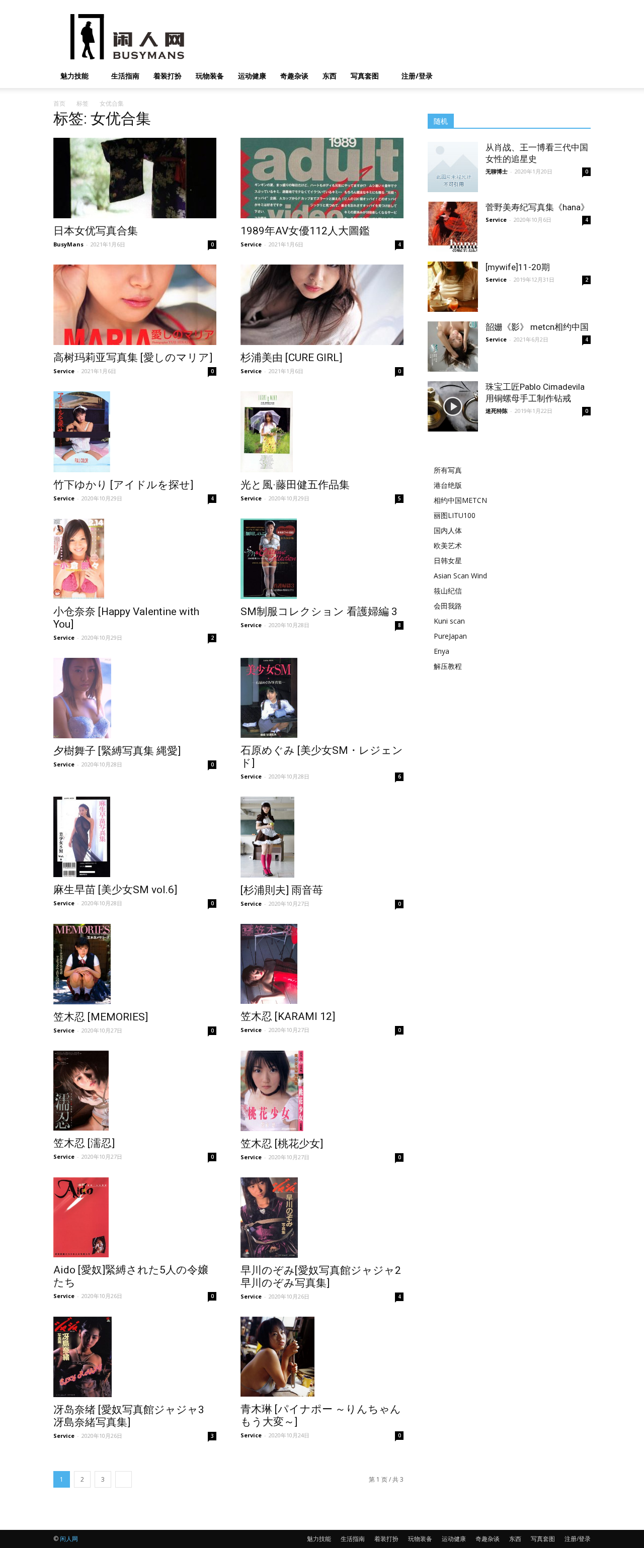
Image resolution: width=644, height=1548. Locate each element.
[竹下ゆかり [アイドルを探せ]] (134, 431)
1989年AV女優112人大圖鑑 (305, 231)
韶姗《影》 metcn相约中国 (537, 327)
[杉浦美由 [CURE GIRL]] (322, 305)
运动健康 (252, 75)
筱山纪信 (448, 590)
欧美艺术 (448, 545)
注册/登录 (417, 75)
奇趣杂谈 (294, 75)
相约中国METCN (460, 500)
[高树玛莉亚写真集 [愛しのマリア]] (134, 305)
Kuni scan (449, 621)
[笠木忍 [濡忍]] (134, 1091)
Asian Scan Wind (460, 575)
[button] (579, 76)
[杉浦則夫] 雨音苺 (281, 890)
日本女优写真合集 (95, 231)
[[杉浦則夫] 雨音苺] (322, 837)
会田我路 (448, 606)
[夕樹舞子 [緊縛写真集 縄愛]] (134, 698)
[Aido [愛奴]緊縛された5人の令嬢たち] (134, 1217)
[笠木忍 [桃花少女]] (322, 1091)
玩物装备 (210, 75)
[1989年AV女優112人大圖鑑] (322, 178)
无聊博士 (497, 171)
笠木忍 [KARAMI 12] (287, 1016)
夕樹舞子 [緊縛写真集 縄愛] (117, 751)
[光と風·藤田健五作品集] (322, 431)
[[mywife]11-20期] (453, 287)
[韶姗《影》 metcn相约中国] (453, 346)
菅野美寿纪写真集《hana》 (537, 207)
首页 (59, 103)
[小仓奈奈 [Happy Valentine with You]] (134, 559)
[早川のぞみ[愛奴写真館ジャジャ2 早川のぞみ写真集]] (322, 1217)
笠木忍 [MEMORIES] (100, 1017)
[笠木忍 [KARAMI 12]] (322, 964)
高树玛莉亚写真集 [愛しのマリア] (132, 358)
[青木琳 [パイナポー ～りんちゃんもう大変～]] (322, 1357)
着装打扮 (167, 75)
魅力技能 (74, 75)
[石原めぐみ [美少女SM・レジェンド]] (322, 698)
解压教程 (448, 666)
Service (251, 244)
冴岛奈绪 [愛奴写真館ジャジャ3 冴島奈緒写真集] (128, 1416)
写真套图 (365, 75)
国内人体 (448, 530)
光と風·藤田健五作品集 (295, 485)
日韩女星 (448, 560)
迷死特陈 (497, 410)
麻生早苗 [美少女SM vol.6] (115, 890)
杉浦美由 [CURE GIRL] (291, 358)
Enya (441, 651)
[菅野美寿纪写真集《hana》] (453, 227)
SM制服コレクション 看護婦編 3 (318, 612)
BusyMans (68, 244)
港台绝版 (448, 485)
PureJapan (450, 636)
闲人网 (69, 1538)
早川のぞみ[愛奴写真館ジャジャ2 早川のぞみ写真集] (320, 1276)
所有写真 (448, 470)
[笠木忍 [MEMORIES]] (134, 964)
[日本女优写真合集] (134, 178)
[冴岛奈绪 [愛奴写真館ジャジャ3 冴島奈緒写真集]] (134, 1357)
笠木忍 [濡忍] (84, 1143)
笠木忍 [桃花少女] (281, 1144)
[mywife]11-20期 (518, 267)
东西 (330, 75)
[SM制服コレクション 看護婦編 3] (322, 559)
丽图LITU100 (454, 515)
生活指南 (125, 75)
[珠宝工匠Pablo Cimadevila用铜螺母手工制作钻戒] (453, 406)
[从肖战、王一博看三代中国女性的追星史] (453, 167)
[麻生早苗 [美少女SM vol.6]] (134, 837)
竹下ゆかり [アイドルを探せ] (123, 485)
